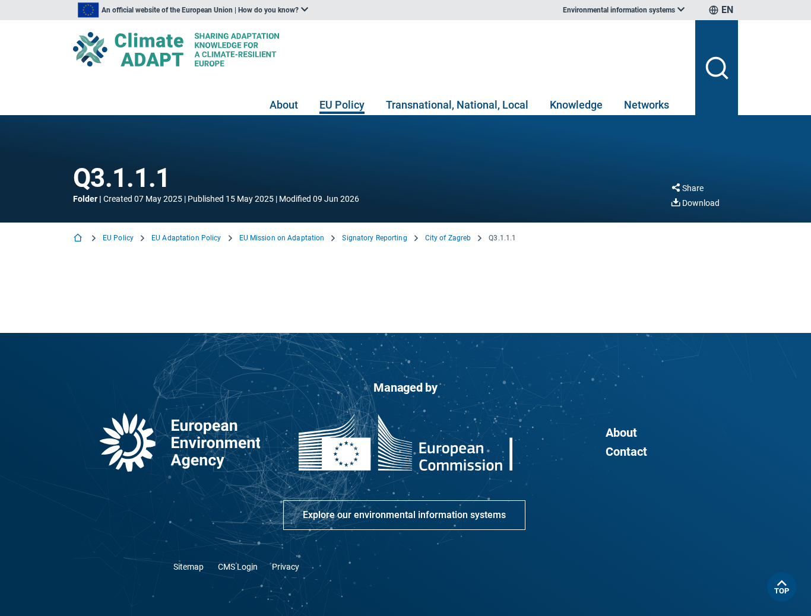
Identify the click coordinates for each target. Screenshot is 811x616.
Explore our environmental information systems (404, 514)
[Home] (79, 239)
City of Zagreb (448, 238)
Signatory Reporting (374, 238)
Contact (626, 451)
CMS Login (238, 566)
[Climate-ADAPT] (379, 49)
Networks (646, 105)
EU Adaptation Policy (186, 238)
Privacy (285, 566)
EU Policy (342, 105)
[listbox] (193, 10)
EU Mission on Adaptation (282, 238)
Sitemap (188, 566)
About (284, 105)
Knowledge (576, 105)
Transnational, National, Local (457, 105)
